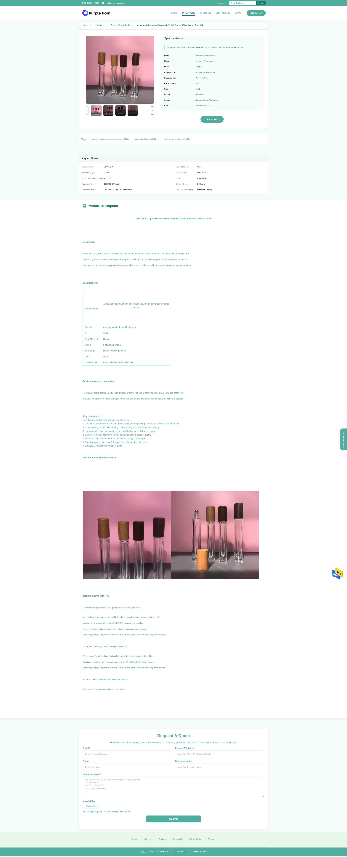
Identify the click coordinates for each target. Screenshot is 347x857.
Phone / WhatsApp (184, 748)
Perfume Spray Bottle (120, 25)
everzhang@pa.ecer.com (115, 3)
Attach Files (89, 801)
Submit (173, 819)
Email (86, 748)
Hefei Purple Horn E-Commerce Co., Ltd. (175, 851)
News (237, 13)
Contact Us (223, 13)
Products (188, 13)
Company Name (183, 761)
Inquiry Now (256, 13)
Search (261, 3)
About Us (205, 13)
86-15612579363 (91, 3)
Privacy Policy (195, 839)
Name (86, 761)
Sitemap (211, 839)
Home (174, 13)
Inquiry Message (92, 774)
